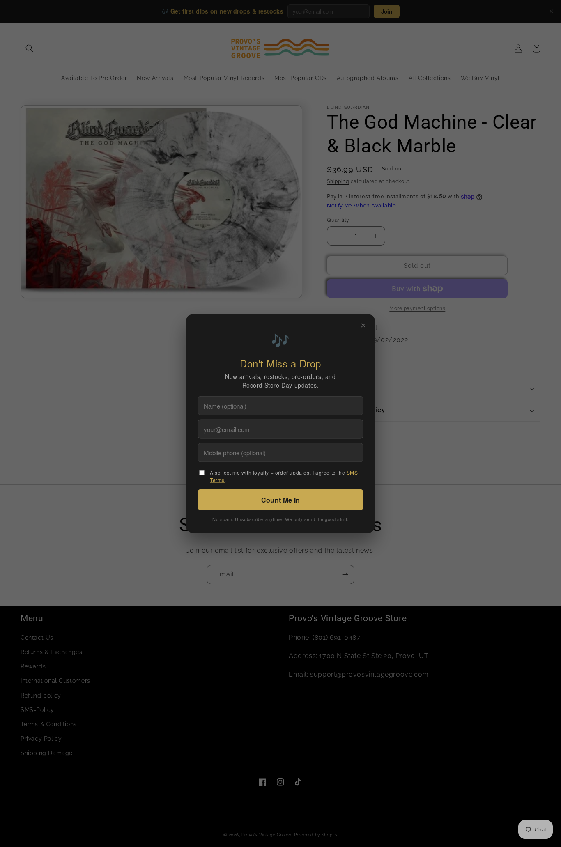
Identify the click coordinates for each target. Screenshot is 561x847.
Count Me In (280, 499)
